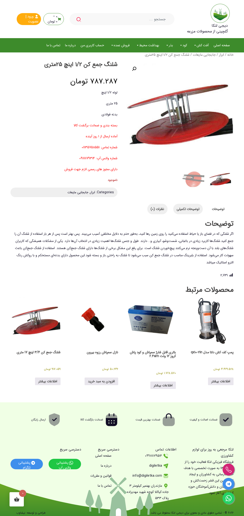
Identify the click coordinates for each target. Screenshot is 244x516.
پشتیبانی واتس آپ (63, 464)
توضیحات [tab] (218, 209)
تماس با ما (53, 45)
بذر (171, 45)
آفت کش (203, 45)
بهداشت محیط (149, 45)
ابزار (221, 55)
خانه (230, 55)
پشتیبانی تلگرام (24, 464)
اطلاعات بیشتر (220, 381)
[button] (134, 69)
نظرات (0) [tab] (157, 209)
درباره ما (70, 45)
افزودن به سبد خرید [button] (101, 381)
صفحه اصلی (222, 45)
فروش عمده (122, 45)
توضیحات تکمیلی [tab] (188, 209)
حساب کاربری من (92, 45)
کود (185, 45)
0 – (52, 19)
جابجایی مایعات (204, 55)
